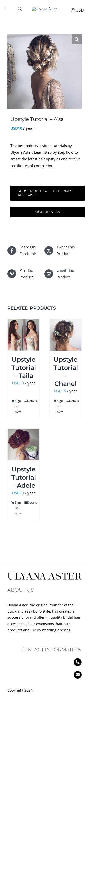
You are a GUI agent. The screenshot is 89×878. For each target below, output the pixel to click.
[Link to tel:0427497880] (78, 662)
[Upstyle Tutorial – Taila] (23, 335)
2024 (28, 690)
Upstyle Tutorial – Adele (23, 477)
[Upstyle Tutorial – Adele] (23, 444)
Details (31, 401)
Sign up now (47, 212)
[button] (77, 39)
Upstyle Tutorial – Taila (23, 367)
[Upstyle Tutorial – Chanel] (65, 335)
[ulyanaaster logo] (44, 8)
